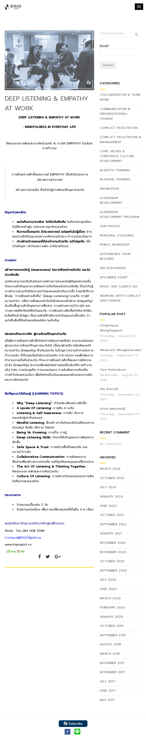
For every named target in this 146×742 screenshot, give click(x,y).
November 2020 (113, 552)
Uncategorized (113, 268)
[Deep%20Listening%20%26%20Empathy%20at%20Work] (39, 557)
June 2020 (108, 589)
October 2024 (112, 478)
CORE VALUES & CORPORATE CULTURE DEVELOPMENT (117, 156)
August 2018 (110, 644)
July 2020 (108, 579)
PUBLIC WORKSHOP (115, 244)
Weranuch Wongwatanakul (120, 350)
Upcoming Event (114, 277)
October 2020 (112, 561)
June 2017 (108, 690)
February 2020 (112, 607)
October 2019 (111, 626)
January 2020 (111, 617)
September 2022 (113, 524)
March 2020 (110, 598)
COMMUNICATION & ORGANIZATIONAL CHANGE (115, 114)
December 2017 (112, 663)
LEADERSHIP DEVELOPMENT (111, 200)
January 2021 (111, 533)
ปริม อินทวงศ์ (109, 389)
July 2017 (107, 681)
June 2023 (108, 506)
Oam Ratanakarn (113, 369)
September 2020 (113, 570)
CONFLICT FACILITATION (119, 128)
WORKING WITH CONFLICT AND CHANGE (120, 298)
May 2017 (107, 700)
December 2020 (112, 543)
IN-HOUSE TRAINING (115, 179)
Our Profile (110, 226)
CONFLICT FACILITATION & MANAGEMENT (120, 139)
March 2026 (110, 469)
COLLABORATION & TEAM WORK (120, 97)
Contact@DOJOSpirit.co (23, 537)
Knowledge (109, 188)
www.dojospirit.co (18, 544)
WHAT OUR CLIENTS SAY (119, 286)
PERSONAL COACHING (117, 235)
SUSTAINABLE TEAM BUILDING (115, 256)
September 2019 (113, 635)
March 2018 (110, 653)
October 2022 (112, 515)
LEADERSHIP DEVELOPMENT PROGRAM (119, 214)
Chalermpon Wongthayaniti (111, 328)
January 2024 (111, 496)
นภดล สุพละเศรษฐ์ (112, 408)
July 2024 (108, 487)
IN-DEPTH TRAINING (115, 170)
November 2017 (112, 672)
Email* (104, 46)
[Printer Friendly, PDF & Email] (15, 551)
